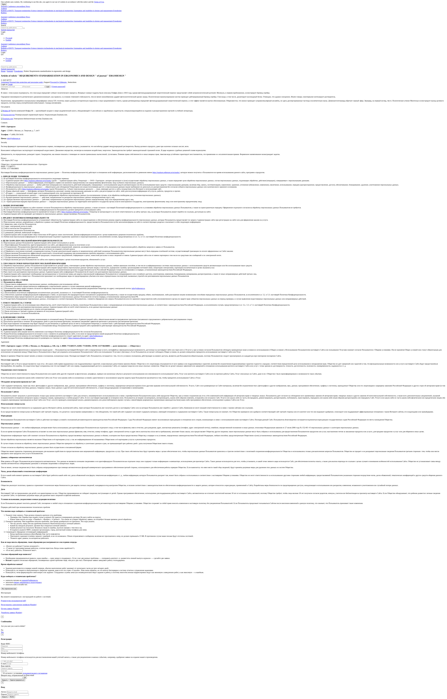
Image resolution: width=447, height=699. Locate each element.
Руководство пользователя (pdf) (13, 601)
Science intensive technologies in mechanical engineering (52, 11)
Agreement (5, 82)
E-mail (3, 664)
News (28, 6)
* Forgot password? (58, 87)
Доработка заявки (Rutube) (11, 613)
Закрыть (5, 680)
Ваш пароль (5, 666)
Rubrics (4, 13)
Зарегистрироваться (17, 680)
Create (10, 84)
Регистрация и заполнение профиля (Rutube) (18, 605)
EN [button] (2, 34)
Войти (12, 697)
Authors (4, 9)
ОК (25, 678)
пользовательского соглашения (35, 673)
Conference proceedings (16, 6)
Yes (2, 632)
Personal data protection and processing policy (27, 82)
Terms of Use (99, 2)
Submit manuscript (8, 30)
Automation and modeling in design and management (93, 11)
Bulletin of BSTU (8, 11)
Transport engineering (23, 11)
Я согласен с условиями (13, 673)
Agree (4, 4)
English (8, 40)
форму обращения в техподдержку (27, 582)
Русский (9, 38)
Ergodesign (117, 11)
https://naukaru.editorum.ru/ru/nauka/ (166, 172)
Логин (3, 692)
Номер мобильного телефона (12, 653)
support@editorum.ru (30, 580)
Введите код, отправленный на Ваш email (17, 675)
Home (3, 71)
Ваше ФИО (5, 644)
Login (47, 87)
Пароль (4, 694)
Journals (4, 6)
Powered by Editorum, (58, 82)
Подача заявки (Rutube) (10, 609)
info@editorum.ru (13, 138)
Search (3, 25)
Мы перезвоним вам (9, 589)
